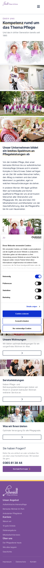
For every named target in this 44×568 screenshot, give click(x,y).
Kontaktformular (20, 469)
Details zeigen (32, 306)
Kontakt (33, 562)
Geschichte (7, 552)
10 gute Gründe (9, 526)
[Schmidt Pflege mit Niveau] (10, 6)
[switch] (38, 283)
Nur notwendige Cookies (22, 328)
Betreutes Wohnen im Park (13, 509)
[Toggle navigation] (38, 7)
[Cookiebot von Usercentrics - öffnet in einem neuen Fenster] (31, 237)
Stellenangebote (9, 530)
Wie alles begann (10, 547)
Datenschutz (21, 562)
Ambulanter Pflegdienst (12, 513)
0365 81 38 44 (12, 463)
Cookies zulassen (22, 314)
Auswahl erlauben (22, 321)
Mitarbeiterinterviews (11, 535)
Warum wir (7, 521)
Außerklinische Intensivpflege (15, 504)
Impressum (7, 562)
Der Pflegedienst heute (12, 543)
